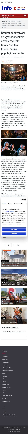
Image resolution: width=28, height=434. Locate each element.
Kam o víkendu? (7, 367)
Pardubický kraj (7, 387)
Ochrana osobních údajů (9, 414)
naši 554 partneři (9, 211)
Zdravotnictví (6, 401)
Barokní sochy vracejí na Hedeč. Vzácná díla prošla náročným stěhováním (13, 321)
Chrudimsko (4, 261)
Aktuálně (8, 21)
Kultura (13, 21)
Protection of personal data (10, 417)
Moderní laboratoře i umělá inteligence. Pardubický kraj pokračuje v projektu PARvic (13, 283)
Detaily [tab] (10, 203)
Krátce (4, 373)
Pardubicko (18, 21)
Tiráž (4, 412)
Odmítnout (14, 233)
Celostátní (5, 359)
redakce (22, 57)
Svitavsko (5, 393)
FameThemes (16, 431)
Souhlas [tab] (4, 203)
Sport (3, 299)
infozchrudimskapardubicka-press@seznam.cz (13, 332)
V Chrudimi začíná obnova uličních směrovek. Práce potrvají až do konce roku (13, 264)
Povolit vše (14, 229)
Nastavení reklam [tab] (18, 203)
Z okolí (4, 398)
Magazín (5, 379)
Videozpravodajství (7, 395)
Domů (3, 21)
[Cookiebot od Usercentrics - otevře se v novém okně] (20, 200)
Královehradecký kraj (8, 370)
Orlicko (5, 381)
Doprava (5, 365)
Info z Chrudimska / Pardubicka (18, 427)
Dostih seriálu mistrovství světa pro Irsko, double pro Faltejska (13, 302)
